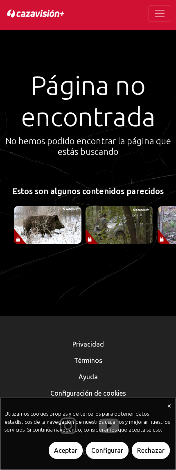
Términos (88, 360)
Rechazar (151, 450)
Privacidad (88, 344)
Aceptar (65, 450)
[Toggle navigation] (159, 13)
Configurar (107, 450)
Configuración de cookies (88, 393)
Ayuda (88, 376)
